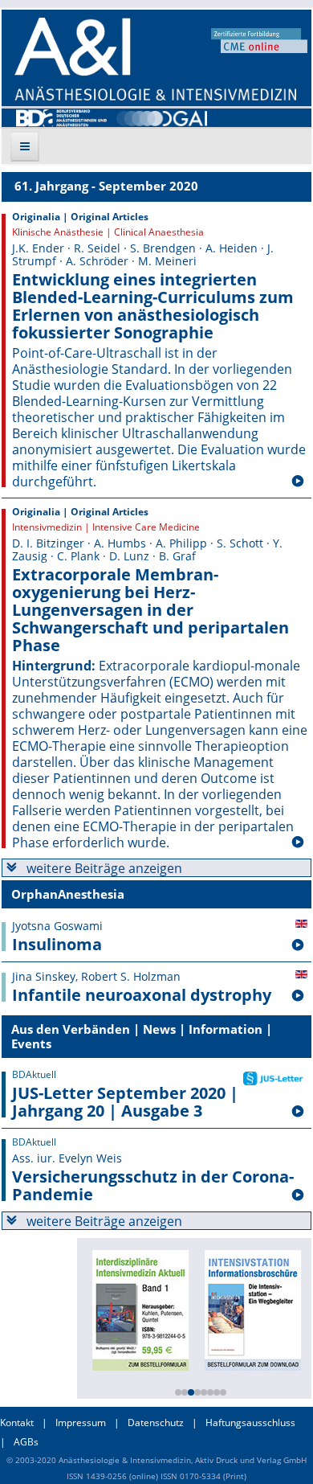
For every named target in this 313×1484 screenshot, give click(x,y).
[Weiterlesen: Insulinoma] (297, 945)
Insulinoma (57, 944)
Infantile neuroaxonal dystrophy (141, 995)
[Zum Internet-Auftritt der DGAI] (161, 116)
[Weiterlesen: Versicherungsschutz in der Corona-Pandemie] (297, 1195)
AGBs (26, 1442)
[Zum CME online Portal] (259, 39)
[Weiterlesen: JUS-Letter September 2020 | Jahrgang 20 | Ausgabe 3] (297, 1112)
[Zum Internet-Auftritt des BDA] (61, 116)
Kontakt (17, 1422)
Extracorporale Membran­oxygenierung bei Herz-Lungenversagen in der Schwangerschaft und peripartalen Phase (150, 610)
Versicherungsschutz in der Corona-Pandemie (153, 1185)
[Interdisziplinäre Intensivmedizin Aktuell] (140, 1309)
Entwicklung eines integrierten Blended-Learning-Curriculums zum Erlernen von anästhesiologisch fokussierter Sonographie (153, 306)
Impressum (80, 1422)
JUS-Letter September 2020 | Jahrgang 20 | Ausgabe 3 (125, 1102)
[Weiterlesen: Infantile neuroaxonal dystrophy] (297, 996)
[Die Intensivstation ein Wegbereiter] (253, 1309)
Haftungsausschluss (250, 1422)
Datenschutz (156, 1422)
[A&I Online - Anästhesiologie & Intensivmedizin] (155, 59)
